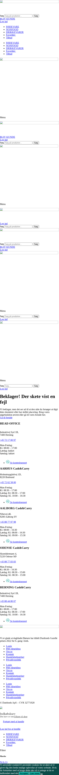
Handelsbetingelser (15, 657)
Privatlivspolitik (13, 659)
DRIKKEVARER (15, 32)
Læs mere (34, 773)
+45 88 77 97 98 (8, 522)
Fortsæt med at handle (13, 721)
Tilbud (9, 37)
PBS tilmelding (13, 649)
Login (9, 646)
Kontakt (10, 654)
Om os (9, 651)
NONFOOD (12, 29)
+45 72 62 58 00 (8, 482)
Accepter (24, 773)
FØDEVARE (12, 26)
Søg (2, 15)
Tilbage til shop (20, 717)
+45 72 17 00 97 (8, 440)
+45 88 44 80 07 (8, 601)
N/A (3, 762)
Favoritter (11, 35)
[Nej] (41, 774)
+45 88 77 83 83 (8, 561)
